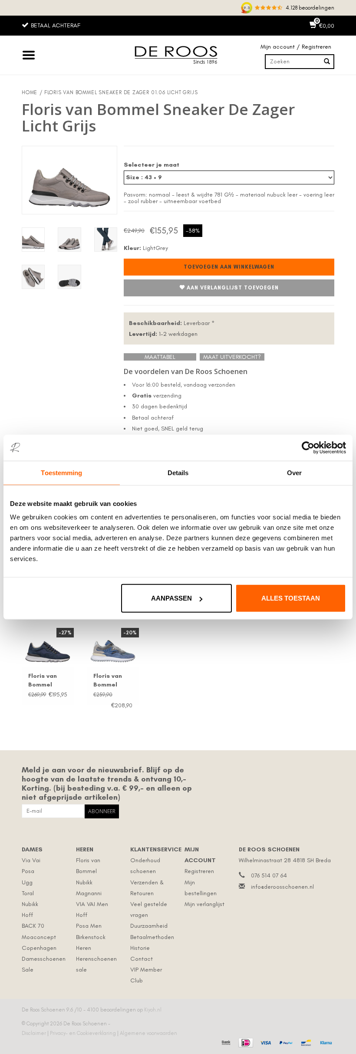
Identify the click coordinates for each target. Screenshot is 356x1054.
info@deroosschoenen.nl (282, 886)
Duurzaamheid (149, 925)
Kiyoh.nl (153, 1010)
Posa (28, 871)
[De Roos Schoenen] (178, 55)
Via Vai (31, 860)
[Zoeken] (327, 61)
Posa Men (89, 925)
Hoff (27, 915)
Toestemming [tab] (61, 472)
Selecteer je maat (151, 164)
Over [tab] (294, 472)
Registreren (199, 871)
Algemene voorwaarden (148, 1033)
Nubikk (30, 904)
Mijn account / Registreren (295, 46)
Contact (141, 958)
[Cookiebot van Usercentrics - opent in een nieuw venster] (308, 447)
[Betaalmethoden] (225, 1042)
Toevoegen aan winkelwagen (229, 267)
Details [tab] (178, 472)
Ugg (27, 882)
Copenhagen (39, 948)
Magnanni (89, 893)
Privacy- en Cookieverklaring (83, 1033)
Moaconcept (39, 937)
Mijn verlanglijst (204, 904)
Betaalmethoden (152, 937)
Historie (140, 948)
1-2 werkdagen (163, 334)
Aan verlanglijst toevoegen (233, 288)
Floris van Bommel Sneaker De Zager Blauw (47, 680)
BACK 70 (33, 925)
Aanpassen (171, 598)
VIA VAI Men (92, 904)
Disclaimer (34, 1033)
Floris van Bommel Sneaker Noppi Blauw (111, 680)
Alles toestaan (290, 598)
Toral (28, 893)
